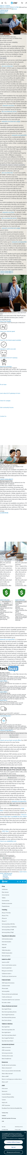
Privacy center (18, 1129)
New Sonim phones (6, 1020)
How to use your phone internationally (11, 1070)
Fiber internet (5, 892)
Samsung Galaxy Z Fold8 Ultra (9, 926)
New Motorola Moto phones (9, 1017)
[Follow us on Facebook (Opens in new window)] (20, 882)
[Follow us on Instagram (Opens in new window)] (23, 882)
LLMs (3, 1121)
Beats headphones (6, 1058)
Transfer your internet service (9, 976)
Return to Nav (14, 7)
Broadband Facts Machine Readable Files (12, 1108)
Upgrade (4, 947)
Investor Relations (6, 1094)
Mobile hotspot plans (7, 953)
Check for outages (5, 400)
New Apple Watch (6, 1032)
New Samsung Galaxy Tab (8, 1029)
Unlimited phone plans (7, 939)
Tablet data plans (6, 950)
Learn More (3, 681)
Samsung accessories (7, 1053)
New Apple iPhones (6, 1009)
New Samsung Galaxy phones (9, 1012)
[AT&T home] (14, 3)
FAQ (11, 481)
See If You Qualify (5, 321)
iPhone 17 (4, 921)
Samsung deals (5, 991)
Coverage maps (5, 1129)
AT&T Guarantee (6, 1105)
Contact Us (3, 416)
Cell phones (5, 889)
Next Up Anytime (6, 955)
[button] (2, 3)
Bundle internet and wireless (9, 1065)
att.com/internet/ (7, 66)
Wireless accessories (7, 903)
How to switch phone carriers (9, 965)
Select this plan (5, 600)
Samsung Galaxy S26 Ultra (8, 924)
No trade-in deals (6, 1002)
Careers (4, 1099)
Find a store (5, 1088)
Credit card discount (7, 997)
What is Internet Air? (7, 1068)
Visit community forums (6, 407)
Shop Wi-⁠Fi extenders (6, 366)
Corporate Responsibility (8, 1097)
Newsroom (4, 1091)
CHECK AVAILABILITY (6, 271)
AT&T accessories (6, 1050)
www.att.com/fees (8, 105)
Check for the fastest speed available (10, 340)
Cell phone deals (6, 985)
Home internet (5, 895)
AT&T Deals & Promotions (8, 983)
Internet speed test (7, 968)
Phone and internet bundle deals (10, 994)
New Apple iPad (5, 1027)
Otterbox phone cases (7, 1055)
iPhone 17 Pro (5, 915)
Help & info (4, 1102)
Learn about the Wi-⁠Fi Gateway (8, 358)
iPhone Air (4, 918)
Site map (3, 1126)
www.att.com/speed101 (19, 135)
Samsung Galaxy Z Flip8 (7, 932)
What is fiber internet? (7, 1073)
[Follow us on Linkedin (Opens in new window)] (25, 882)
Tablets (4, 897)
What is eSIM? (5, 1076)
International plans (6, 941)
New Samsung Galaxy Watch (9, 1035)
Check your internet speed (7, 331)
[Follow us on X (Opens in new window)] (18, 882)
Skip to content (5, 6)
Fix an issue (3, 384)
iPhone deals (5, 988)
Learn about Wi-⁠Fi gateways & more (10, 393)
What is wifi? (5, 1082)
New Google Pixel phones (8, 1014)
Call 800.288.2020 (5, 716)
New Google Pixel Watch (8, 1038)
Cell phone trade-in (6, 973)
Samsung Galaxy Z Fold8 (8, 929)
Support (7, 481)
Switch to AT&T (5, 962)
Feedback (4, 1115)
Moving (2, 481)
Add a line (4, 944)
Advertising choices (19, 1126)
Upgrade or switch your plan (8, 349)
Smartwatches (5, 900)
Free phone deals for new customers (11, 999)
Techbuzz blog (5, 1112)
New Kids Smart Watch (7, 1041)
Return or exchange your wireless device (12, 1079)
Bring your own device (7, 970)
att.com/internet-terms (9, 111)
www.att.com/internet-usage (11, 121)
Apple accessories (6, 1047)
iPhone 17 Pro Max (6, 912)
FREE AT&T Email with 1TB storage (9, 1118)
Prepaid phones (5, 906)
